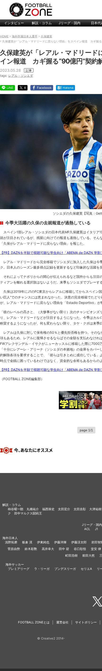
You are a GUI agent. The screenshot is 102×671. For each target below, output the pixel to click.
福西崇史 (48, 509)
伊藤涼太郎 (79, 542)
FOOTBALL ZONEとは (34, 622)
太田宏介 (64, 509)
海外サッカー (14, 564)
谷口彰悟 (80, 549)
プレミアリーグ (18, 569)
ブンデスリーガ (65, 569)
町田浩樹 (71, 555)
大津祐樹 (95, 509)
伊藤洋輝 (60, 542)
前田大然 (88, 555)
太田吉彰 (80, 509)
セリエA (86, 569)
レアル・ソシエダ (20, 75)
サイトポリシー (86, 622)
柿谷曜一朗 (15, 509)
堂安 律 (96, 549)
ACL (87, 529)
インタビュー (14, 23)
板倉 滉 (27, 542)
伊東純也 (43, 542)
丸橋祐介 (33, 509)
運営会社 (62, 622)
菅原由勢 (14, 549)
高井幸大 (48, 549)
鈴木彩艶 (31, 549)
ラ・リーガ (42, 569)
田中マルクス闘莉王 (28, 513)
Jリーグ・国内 (69, 23)
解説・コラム (42, 23)
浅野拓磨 (11, 542)
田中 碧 (64, 549)
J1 (96, 529)
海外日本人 (10, 538)
